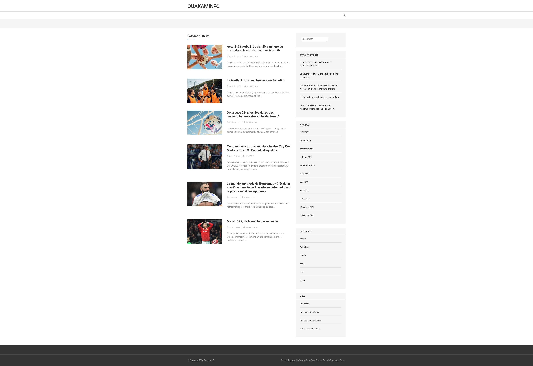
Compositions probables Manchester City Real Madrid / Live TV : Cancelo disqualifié (259, 148)
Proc (302, 272)
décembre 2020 (307, 207)
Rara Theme (316, 360)
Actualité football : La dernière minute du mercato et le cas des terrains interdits (255, 48)
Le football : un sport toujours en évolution (256, 80)
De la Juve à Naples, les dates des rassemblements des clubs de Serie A (253, 114)
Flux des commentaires (310, 320)
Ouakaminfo (203, 6)
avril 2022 (304, 190)
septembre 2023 (307, 165)
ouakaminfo (252, 56)
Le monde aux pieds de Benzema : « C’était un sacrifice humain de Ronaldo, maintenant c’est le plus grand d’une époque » (259, 187)
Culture (303, 255)
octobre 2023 (306, 157)
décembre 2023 (307, 149)
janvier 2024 (305, 140)
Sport (302, 280)
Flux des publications (309, 312)
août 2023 (304, 174)
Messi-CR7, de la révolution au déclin (252, 221)
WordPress (340, 360)
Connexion (305, 303)
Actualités (304, 247)
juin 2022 (304, 182)
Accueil (303, 238)
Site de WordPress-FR (310, 328)
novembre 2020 (307, 215)
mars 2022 (305, 199)
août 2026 (304, 132)
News (302, 263)
